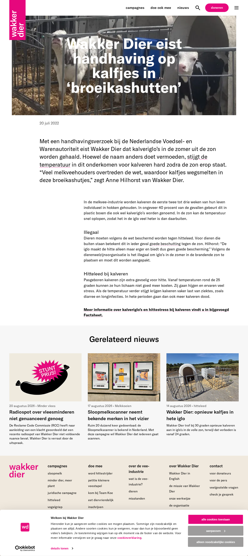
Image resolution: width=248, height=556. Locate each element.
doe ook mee (161, 7)
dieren (133, 491)
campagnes (135, 7)
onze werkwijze (179, 498)
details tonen (59, 548)
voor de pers (218, 480)
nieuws (183, 7)
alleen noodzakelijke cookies (215, 542)
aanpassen (213, 530)
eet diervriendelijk (101, 500)
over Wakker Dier (184, 466)
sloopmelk (55, 473)
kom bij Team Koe (100, 493)
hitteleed (54, 500)
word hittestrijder (100, 473)
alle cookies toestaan (216, 519)
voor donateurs (220, 473)
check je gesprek (221, 494)
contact (216, 466)
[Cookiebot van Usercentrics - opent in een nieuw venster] (25, 548)
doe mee (95, 466)
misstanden (137, 498)
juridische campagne (62, 493)
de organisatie (179, 505)
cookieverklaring (129, 537)
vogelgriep (55, 507)
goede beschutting (165, 243)
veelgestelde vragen (224, 487)
